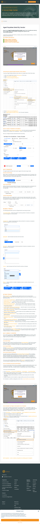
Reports (15, 487)
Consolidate (16, 489)
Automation (16, 485)
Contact (3, 503)
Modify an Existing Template (10, 41)
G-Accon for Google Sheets (7, 496)
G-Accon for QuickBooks (6, 483)
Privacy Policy (20, 522)
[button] (38, 511)
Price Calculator (35, 491)
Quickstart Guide (17, 507)
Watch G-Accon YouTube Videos (11, 42)
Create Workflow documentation (29, 378)
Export (15, 483)
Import (15, 481)
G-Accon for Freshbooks (6, 485)
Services (34, 486)
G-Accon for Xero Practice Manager (7, 488)
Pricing (34, 488)
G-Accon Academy (17, 509)
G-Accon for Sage (5, 490)
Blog (15, 505)
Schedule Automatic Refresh (10, 40)
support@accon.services (8, 476)
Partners (34, 481)
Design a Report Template (10, 39)
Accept (20, 520)
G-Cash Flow (4, 495)
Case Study (16, 503)
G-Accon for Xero (5, 481)
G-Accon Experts (34, 484)
